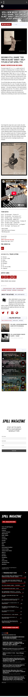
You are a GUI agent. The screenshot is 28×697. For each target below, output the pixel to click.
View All (23, 349)
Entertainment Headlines (7, 547)
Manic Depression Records (11, 65)
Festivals (4, 540)
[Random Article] (4, 27)
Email (3, 445)
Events (3, 545)
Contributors (4, 557)
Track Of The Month (6, 532)
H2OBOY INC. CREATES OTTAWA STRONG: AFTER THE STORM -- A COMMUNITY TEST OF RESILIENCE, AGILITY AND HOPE (13, 643)
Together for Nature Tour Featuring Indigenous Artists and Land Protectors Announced (14, 665)
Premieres (4, 530)
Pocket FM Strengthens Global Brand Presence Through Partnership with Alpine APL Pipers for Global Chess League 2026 (14, 659)
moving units (4, 290)
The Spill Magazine (12, 567)
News (3, 543)
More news (4, 682)
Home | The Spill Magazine (7, 526)
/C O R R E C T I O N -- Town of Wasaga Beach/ (13, 653)
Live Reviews (4, 538)
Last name (4, 440)
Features (3, 537)
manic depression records (20, 288)
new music (9, 290)
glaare (14, 288)
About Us (4, 552)
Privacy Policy (4, 560)
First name (4, 436)
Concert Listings (5, 549)
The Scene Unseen (5, 562)
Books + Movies (5, 535)
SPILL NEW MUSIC (19, 294)
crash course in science (7, 288)
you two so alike (20, 290)
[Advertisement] (14, 110)
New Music (5, 285)
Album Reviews (5, 533)
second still (14, 290)
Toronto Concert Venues (7, 550)
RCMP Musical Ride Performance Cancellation (13, 648)
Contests (4, 554)
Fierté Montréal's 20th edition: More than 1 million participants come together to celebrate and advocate (14, 671)
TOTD (3, 559)
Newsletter (4, 528)
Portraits (4, 542)
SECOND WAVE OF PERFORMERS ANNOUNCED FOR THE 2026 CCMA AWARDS (13, 637)
